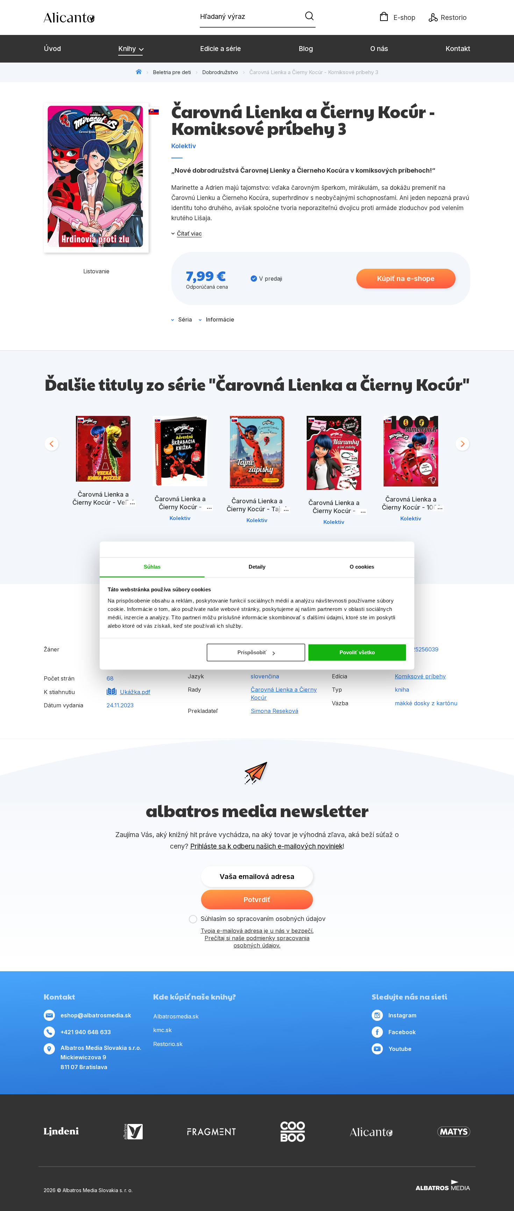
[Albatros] (133, 1132)
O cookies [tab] (362, 567)
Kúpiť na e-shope (406, 278)
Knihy (128, 49)
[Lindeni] (61, 1132)
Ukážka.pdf (135, 692)
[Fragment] (211, 1132)
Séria (185, 319)
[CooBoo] (292, 1132)
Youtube (400, 1048)
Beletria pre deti (172, 72)
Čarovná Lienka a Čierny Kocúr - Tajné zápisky (257, 509)
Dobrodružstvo (220, 72)
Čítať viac (189, 233)
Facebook (402, 1032)
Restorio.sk (168, 1043)
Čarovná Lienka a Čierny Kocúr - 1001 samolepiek (411, 507)
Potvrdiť (257, 899)
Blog (306, 49)
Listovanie (96, 271)
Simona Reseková (274, 710)
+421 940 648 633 (85, 1032)
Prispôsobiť (251, 652)
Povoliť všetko (357, 652)
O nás (379, 49)
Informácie (220, 319)
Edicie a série (220, 49)
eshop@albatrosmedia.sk (95, 1015)
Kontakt (457, 49)
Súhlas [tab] (152, 567)
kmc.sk (162, 1029)
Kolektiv (183, 146)
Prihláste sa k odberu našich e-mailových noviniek (266, 846)
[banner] (84, 17)
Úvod (52, 49)
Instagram (402, 1015)
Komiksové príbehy (420, 676)
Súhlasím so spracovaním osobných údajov (263, 918)
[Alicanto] (371, 1132)
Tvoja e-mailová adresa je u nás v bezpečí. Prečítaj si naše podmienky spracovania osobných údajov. (257, 938)
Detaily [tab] (257, 567)
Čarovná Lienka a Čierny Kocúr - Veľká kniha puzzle (103, 502)
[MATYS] (454, 1132)
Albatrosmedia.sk (176, 1016)
